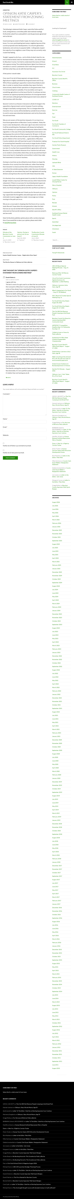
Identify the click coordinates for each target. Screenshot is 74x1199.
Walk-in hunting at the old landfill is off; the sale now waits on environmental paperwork (61, 358)
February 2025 (56, 565)
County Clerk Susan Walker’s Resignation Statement (61, 462)
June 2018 (55, 844)
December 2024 (57, 572)
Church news (56, 87)
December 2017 (57, 865)
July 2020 (55, 757)
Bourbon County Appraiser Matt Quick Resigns (61, 487)
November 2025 (57, 533)
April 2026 (55, 516)
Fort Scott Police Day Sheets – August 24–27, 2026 (61, 307)
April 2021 (55, 726)
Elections (55, 103)
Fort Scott (55, 120)
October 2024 (56, 579)
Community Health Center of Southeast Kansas (61, 95)
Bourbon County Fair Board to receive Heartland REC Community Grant (61, 320)
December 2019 (57, 782)
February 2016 (56, 942)
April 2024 (55, 600)
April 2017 (55, 893)
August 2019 (56, 796)
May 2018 (55, 848)
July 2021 (55, 715)
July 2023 (55, 631)
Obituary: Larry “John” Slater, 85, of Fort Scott (60, 375)
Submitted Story (19, 24)
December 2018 (57, 824)
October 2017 (56, 872)
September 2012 (57, 1026)
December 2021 (57, 698)
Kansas (54, 173)
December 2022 (57, 656)
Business (54, 84)
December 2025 (57, 530)
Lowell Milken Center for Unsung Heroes (59, 180)
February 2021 (56, 733)
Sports (54, 218)
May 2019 (55, 806)
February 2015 (56, 977)
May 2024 (55, 596)
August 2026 (56, 502)
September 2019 (57, 792)
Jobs (53, 166)
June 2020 (55, 761)
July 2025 (55, 547)
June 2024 (55, 593)
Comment (6, 394)
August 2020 (56, 754)
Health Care (55, 152)
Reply (9, 377)
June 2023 (55, 635)
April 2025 (55, 558)
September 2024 (57, 582)
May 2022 (55, 680)
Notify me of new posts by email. (13, 453)
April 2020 (55, 768)
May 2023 (55, 638)
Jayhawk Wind (56, 162)
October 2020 (56, 747)
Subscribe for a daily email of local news (15, 1092)
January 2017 (56, 904)
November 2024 (57, 575)
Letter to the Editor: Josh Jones (60, 475)
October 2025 (56, 537)
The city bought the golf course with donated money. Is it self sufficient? (34, 1188)
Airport (54, 61)
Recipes (54, 202)
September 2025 (57, 540)
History (54, 155)
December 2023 (57, 614)
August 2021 (56, 712)
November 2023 (57, 617)
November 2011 (57, 1054)
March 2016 (56, 939)
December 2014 (57, 981)
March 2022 (56, 687)
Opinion (54, 192)
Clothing (54, 91)
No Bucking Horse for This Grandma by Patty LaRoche (29, 1156)
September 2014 (57, 991)
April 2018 (55, 851)
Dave (53, 443)
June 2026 (55, 509)
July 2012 (55, 1033)
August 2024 (56, 586)
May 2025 (55, 554)
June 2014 (55, 998)
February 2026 (56, 523)
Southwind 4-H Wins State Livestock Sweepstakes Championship (60, 339)
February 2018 (56, 858)
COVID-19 (55, 99)
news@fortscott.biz (10, 222)
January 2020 (56, 778)
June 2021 (55, 719)
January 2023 (56, 652)
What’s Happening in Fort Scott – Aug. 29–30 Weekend (61, 291)
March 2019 (56, 813)
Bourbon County (57, 75)
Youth (54, 232)
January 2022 (56, 694)
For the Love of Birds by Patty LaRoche (61, 423)
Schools (54, 206)
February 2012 (56, 1044)
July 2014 (55, 995)
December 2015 (57, 949)
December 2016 (57, 907)
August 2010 (56, 1068)
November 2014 (57, 984)
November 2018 (57, 827)
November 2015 (57, 953)
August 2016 (56, 921)
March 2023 (56, 645)
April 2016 (55, 935)
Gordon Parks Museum (59, 145)
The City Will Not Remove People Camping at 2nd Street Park (61, 313)
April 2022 (55, 684)
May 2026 (55, 512)
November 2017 (57, 869)
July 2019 (55, 799)
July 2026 (55, 506)
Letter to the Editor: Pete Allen (61, 456)
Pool (53, 199)
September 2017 (57, 876)
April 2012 (55, 1037)
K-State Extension (57, 169)
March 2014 (56, 1002)
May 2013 (55, 1016)
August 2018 (56, 837)
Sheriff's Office (56, 209)
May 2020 (55, 764)
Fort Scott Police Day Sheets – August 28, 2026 (61, 301)
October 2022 (56, 663)
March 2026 (56, 519)
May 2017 (55, 890)
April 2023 (55, 642)
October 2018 (56, 830)
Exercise (54, 110)
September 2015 (57, 960)
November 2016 (57, 911)
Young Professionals (58, 252)
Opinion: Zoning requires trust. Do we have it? (23, 234)
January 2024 (56, 610)
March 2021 (56, 729)
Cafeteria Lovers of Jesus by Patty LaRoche (60, 333)
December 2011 (57, 1051)
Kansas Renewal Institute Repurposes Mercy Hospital (61, 438)
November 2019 (57, 785)
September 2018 (57, 834)
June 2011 (55, 1065)
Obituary (55, 188)
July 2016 (55, 925)
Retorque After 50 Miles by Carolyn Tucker (60, 273)
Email (5, 427)
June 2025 (55, 551)
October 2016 (56, 914)
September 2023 (57, 624)
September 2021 (57, 708)
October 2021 (56, 705)
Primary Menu (71, 2)
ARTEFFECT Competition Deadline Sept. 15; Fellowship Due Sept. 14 (61, 327)
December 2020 (57, 740)
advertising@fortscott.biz (59, 40)
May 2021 (55, 722)
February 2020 (56, 775)
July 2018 (55, 841)
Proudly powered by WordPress (11, 1196)
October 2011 (56, 1058)
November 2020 (57, 743)
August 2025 (56, 544)
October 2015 (56, 956)
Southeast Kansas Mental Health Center (59, 214)
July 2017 (55, 883)
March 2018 (56, 855)
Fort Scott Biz (8, 2)
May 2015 (55, 967)
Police (54, 195)
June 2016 (55, 928)
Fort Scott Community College (61, 129)
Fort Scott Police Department (61, 138)
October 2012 (56, 1023)
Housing (54, 159)
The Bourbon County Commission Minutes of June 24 (38, 234)
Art (53, 68)
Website (5, 435)
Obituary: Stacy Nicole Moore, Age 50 (61, 404)
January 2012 (56, 1047)
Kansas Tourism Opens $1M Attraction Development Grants (61, 450)
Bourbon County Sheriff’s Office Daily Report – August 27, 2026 (60, 346)
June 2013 (55, 1012)
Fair (53, 113)
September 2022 (57, 666)
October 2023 (56, 621)
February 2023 (56, 649)
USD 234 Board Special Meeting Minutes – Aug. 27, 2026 (60, 267)
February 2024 (56, 607)
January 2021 (56, 736)
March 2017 (56, 897)
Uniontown (55, 229)
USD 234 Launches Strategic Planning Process (26, 1167)
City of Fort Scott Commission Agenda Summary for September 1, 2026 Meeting (61, 279)
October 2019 (56, 789)
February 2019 (56, 817)
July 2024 (55, 589)
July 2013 (55, 1009)
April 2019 (55, 810)
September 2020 (57, 750)
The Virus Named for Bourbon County (25, 1177)
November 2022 (57, 659)
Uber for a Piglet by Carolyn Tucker (60, 444)
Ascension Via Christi (58, 71)
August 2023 (56, 628)
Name (5, 419)
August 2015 (56, 963)
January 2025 (56, 568)
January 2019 (56, 820)
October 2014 (56, 988)
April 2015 (55, 970)
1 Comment (31, 24)
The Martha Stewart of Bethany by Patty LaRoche (17, 261)
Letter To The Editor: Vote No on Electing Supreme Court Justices (61, 410)
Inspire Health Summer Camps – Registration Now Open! (20, 254)
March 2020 (56, 771)
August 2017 (56, 879)
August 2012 (56, 1030)
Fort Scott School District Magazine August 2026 (22, 1163)
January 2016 (56, 946)
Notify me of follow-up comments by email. (17, 446)
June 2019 (55, 803)
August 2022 (56, 670)
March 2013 (56, 1019)
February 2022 (56, 691)
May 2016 (55, 932)
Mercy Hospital (56, 185)
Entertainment (56, 106)
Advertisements (57, 57)
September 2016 (57, 918)
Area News (55, 64)
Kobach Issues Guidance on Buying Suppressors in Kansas (61, 364)
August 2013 (56, 1005)
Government (56, 148)
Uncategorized (56, 225)
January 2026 (56, 526)
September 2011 (57, 1061)
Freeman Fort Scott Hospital (60, 141)
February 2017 (56, 900)
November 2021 (57, 701)
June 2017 (55, 886)
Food (53, 117)
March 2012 (56, 1040)
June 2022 (55, 677)
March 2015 (56, 974)
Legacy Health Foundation (60, 176)
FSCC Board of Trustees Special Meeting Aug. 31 (61, 296)
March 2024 (56, 603)
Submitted (6, 10)
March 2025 (56, 561)
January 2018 (56, 862)
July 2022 (55, 673)
